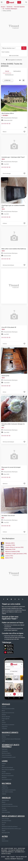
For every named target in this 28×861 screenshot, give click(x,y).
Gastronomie (5, 841)
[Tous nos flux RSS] (22, 599)
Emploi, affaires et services (13, 816)
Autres (5, 836)
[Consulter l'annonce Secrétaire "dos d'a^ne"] (14, 500)
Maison (3, 802)
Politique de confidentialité (16, 850)
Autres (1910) (9, 558)
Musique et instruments (8, 775)
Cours (3, 824)
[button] (3, 599)
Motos (3, 710)
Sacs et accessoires (7, 755)
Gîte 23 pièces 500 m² (8, 113)
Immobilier (6, 798)
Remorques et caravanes (8, 724)
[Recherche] (26, 2)
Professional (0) (9, 74)
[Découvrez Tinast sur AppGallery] (9, 652)
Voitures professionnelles (8, 708)
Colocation (4, 810)
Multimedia (6, 783)
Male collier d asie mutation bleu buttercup (14, 248)
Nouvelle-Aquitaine (19, 6)
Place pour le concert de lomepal (11, 467)
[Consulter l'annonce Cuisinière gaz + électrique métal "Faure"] (14, 145)
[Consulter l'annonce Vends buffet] (14, 360)
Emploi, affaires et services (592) (14, 547)
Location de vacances (7, 804)
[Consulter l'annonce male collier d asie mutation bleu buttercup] (14, 237)
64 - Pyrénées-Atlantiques (10, 8)
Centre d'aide (21, 848)
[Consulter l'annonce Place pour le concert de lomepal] (14, 455)
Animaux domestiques (7, 767)
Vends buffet (5, 375)
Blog (15, 848)
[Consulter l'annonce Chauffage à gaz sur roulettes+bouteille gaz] (14, 190)
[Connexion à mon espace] (24, 131)
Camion (4, 722)
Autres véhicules (6, 716)
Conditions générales (7, 851)
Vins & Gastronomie (7, 779)
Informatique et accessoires (9, 790)
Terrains (4, 808)
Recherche (9, 6)
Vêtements (4, 749)
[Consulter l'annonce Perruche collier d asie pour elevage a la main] (14, 409)
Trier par (7, 80)
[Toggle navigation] (1, 2)
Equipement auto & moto (8, 712)
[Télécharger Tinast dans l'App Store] (9, 645)
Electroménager (6, 735)
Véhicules (6, 704)
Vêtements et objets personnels (10, 746)
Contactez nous (6, 853)
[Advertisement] (14, 27)
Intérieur (4, 737)
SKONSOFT (13, 859)
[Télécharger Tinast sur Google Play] (9, 648)
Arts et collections (6, 773)
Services (4, 822)
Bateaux (4, 714)
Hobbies (4, 763)
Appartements (5, 800)
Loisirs (4, 761)
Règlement (4, 850)
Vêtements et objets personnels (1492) (16, 553)
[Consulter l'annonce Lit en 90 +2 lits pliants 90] (14, 315)
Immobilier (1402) (10, 545)
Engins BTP (4, 726)
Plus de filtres (15, 55)
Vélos (3, 720)
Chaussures (5, 751)
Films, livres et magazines (8, 769)
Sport (3, 765)
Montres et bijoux (6, 753)
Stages (3, 830)
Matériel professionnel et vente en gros (11, 828)
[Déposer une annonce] (19, 2)
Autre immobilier (6, 812)
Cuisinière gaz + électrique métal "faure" (13, 157)
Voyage (4, 771)
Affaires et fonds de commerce (9, 826)
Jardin (3, 741)
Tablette (4, 794)
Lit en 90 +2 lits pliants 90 (9, 327)
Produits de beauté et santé (8, 757)
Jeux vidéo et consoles (7, 792)
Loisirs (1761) (9, 555)
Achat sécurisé (8, 848)
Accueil (3, 6)
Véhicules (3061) (10, 543)
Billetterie (4, 777)
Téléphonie (4, 786)
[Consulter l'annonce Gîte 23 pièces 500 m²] (14, 98)
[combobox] (11, 48)
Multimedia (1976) (10, 549)
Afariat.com (20, 859)
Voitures (4, 706)
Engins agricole (5, 718)
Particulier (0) (17, 71)
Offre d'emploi (5, 818)
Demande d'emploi (6, 820)
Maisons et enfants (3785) (12, 551)
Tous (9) (7, 71)
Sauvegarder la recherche (15, 60)
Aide (2, 848)
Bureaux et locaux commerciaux (10, 806)
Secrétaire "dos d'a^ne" (8, 515)
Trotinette (4, 728)
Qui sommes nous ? (20, 851)
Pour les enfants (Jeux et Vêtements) (11, 739)
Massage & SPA (6, 832)
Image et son (5, 788)
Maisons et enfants (10, 732)
